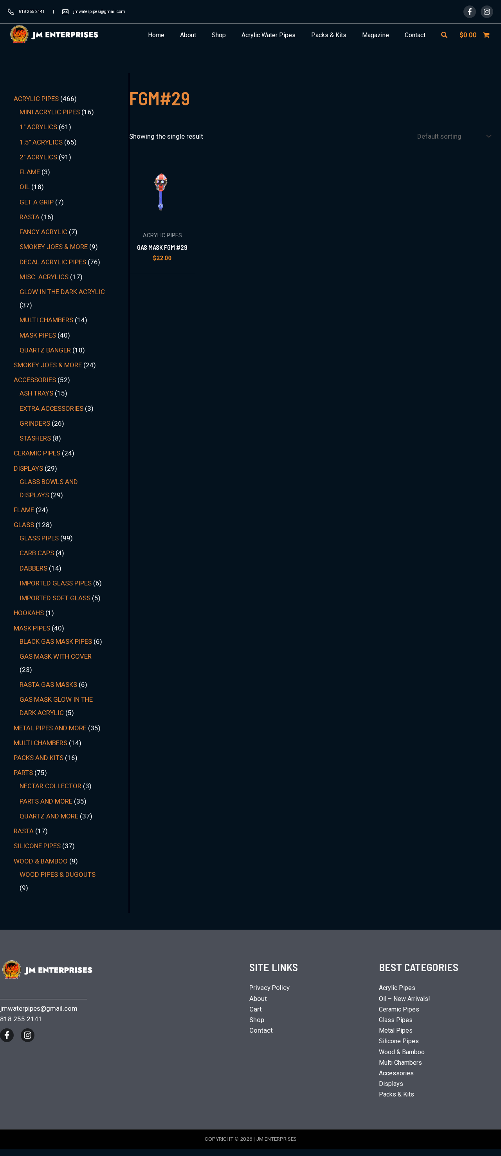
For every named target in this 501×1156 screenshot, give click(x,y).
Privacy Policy (269, 988)
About (258, 998)
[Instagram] (487, 11)
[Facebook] (469, 11)
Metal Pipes (396, 1030)
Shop (256, 1020)
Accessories (396, 1073)
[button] (444, 35)
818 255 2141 (32, 11)
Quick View (162, 218)
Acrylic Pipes (397, 988)
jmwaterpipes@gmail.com (99, 11)
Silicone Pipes (399, 1041)
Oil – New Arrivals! (404, 998)
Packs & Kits (396, 1094)
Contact (261, 1030)
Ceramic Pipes (399, 1009)
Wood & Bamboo (402, 1052)
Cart (255, 1009)
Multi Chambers (400, 1062)
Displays (391, 1083)
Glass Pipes (396, 1020)
